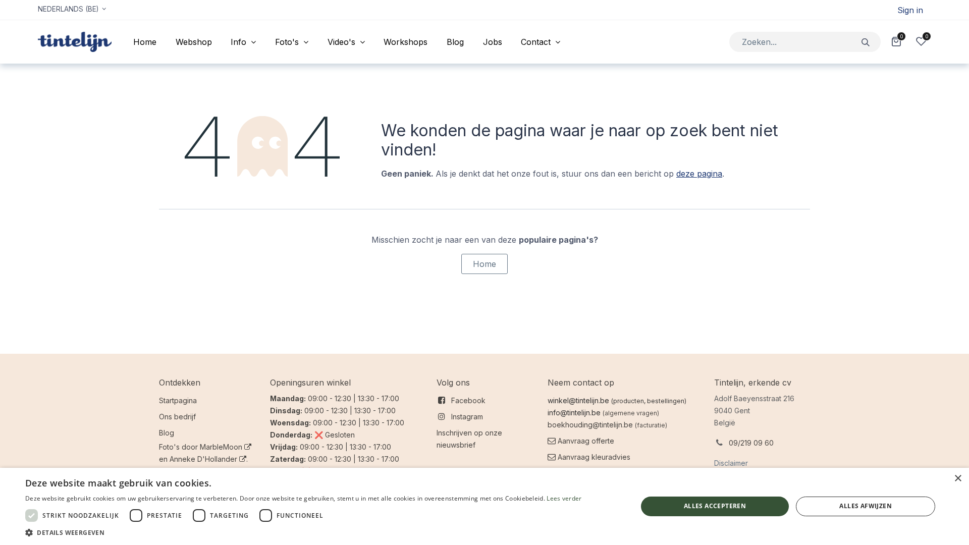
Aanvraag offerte (586, 441)
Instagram (467, 416)
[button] (303, 532)
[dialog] (484, 506)
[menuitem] (145, 42)
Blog (166, 432)
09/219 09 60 (751, 443)
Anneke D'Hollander (204, 459)
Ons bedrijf (177, 416)
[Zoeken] (866, 41)
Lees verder (564, 498)
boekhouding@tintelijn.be (590, 424)
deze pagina (699, 174)
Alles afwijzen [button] (865, 506)
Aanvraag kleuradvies (593, 457)
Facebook (468, 400)
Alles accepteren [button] (715, 506)
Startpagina (178, 400)
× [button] (957, 478)
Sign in (910, 10)
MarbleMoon (222, 447)
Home (484, 264)
